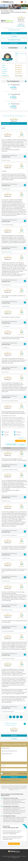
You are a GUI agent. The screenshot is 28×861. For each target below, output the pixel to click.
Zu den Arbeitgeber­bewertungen (14, 39)
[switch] (15, 431)
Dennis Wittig (9, 609)
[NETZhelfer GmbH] (7, 21)
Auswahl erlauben (11, 444)
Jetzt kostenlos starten (14, 843)
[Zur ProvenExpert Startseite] (7, 2)
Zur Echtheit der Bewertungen (14, 29)
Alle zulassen (20, 441)
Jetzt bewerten (14, 33)
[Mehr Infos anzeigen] (7, 57)
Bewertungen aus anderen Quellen (21, 25)
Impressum (24, 856)
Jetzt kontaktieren (14, 43)
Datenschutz (19, 856)
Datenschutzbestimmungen (13, 780)
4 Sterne (16, 54)
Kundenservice (5, 75)
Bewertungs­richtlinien (5, 856)
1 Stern (16, 60)
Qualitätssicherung (13, 856)
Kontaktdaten (13, 48)
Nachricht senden (14, 777)
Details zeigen (21, 437)
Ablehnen (22, 444)
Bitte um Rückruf (6, 773)
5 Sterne (16, 52)
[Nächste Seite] (21, 717)
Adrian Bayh (9, 251)
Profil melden (16, 789)
